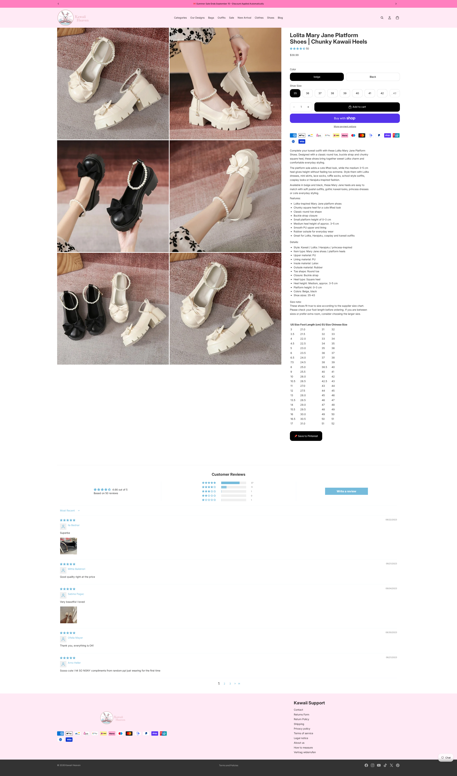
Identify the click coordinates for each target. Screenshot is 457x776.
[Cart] (397, 18)
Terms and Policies (228, 765)
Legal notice (301, 737)
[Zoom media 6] (225, 309)
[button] (298, 48)
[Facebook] (366, 765)
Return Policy (301, 719)
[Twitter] (391, 765)
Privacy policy (302, 728)
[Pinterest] (398, 765)
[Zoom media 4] (225, 196)
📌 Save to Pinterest (306, 435)
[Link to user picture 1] (68, 546)
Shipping (299, 723)
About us (299, 742)
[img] (67, 520)
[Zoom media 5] (113, 309)
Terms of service (303, 733)
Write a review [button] (346, 491)
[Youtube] (379, 765)
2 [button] (224, 683)
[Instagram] (372, 765)
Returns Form (301, 714)
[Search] (382, 18)
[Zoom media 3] (113, 196)
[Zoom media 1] (113, 84)
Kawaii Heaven (73, 765)
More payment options (345, 126)
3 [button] (230, 683)
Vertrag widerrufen (305, 752)
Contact (298, 709)
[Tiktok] (385, 765)
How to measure (303, 747)
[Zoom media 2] (225, 84)
